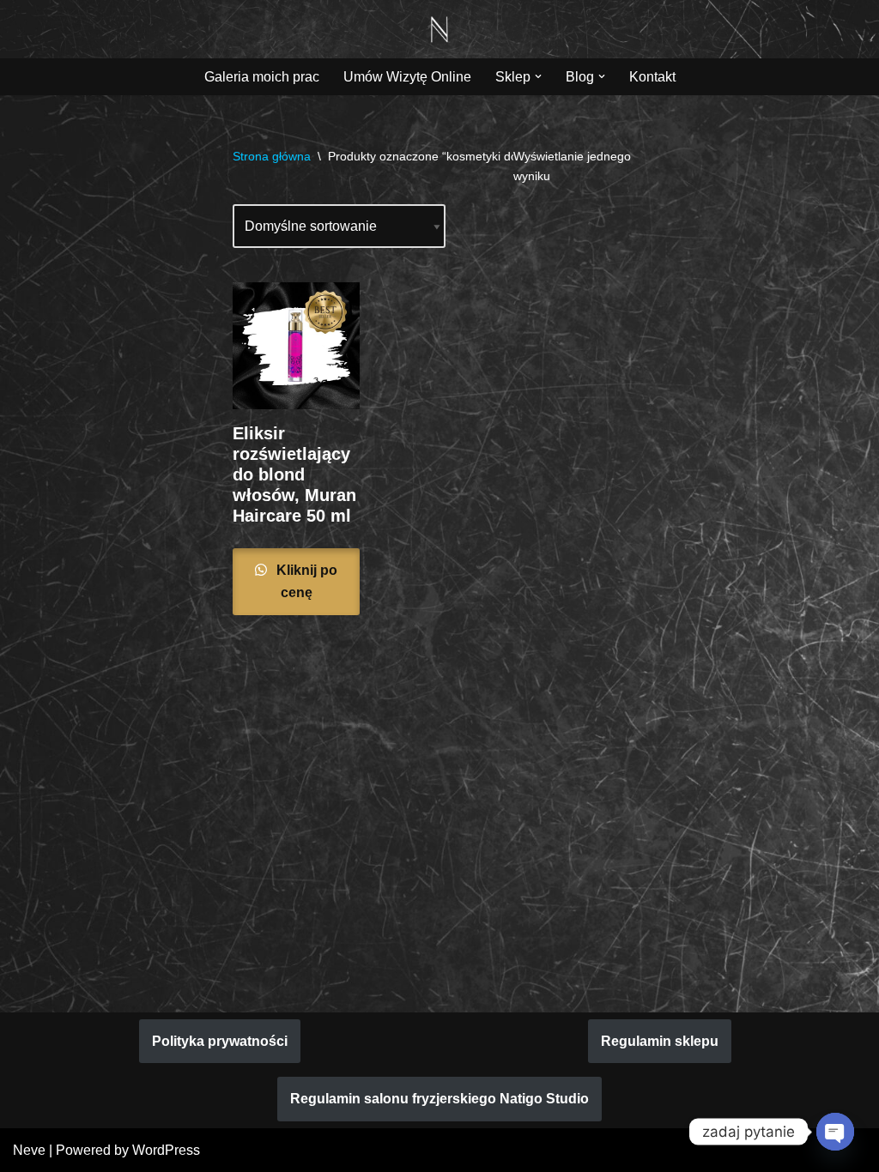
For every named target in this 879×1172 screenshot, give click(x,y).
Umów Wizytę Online (407, 76)
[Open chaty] (835, 1132)
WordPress (166, 1150)
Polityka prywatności (220, 1041)
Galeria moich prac (261, 76)
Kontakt (652, 76)
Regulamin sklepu (659, 1041)
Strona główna (272, 156)
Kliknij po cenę (305, 581)
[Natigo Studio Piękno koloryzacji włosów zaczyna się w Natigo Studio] (439, 29)
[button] (538, 76)
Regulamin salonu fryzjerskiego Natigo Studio (439, 1098)
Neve (29, 1150)
